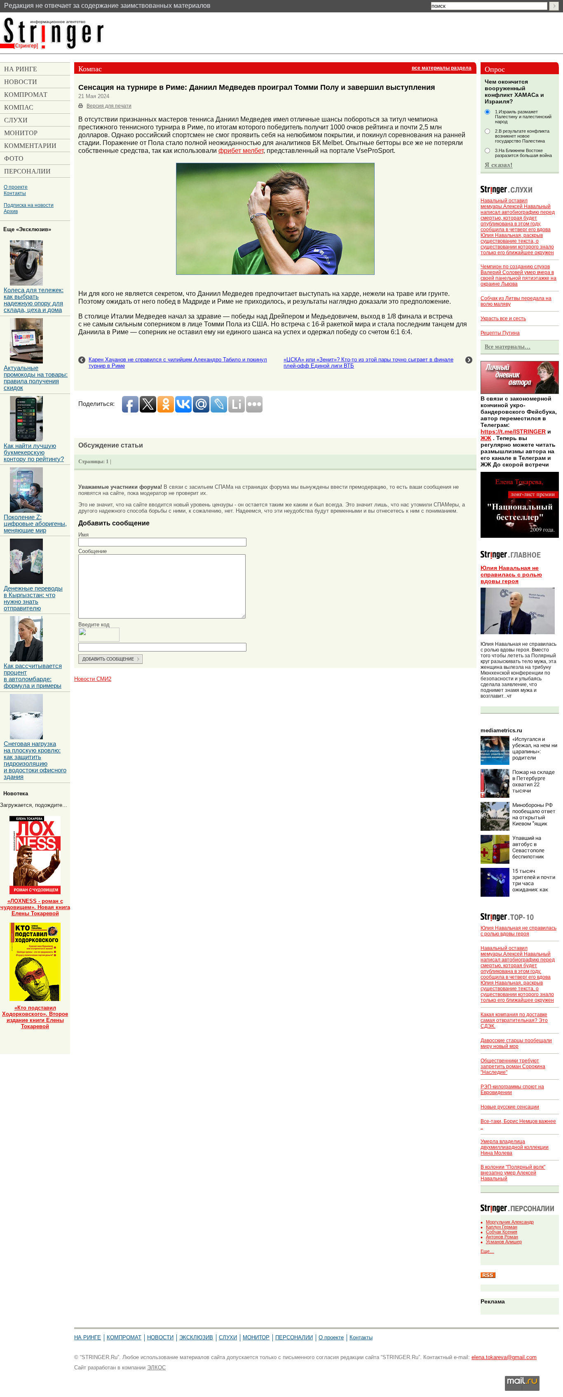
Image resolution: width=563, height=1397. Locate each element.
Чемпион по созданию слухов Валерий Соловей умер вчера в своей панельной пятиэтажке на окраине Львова (518, 275)
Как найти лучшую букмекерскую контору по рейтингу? (34, 452)
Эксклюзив (196, 1337)
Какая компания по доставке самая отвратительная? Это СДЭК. (514, 1020)
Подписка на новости (29, 205)
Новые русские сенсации (510, 1107)
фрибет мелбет (240, 150)
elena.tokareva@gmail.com (504, 1357)
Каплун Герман (501, 1226)
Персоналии (294, 1337)
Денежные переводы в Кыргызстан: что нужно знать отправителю (33, 598)
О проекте (16, 187)
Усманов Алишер (504, 1241)
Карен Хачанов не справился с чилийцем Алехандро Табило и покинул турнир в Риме (178, 362)
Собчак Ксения (501, 1231)
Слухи (228, 1337)
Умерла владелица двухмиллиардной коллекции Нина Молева (515, 1147)
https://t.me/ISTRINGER (513, 431)
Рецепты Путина (500, 333)
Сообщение (92, 551)
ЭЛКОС (156, 1367)
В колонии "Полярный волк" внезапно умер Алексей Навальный (513, 1172)
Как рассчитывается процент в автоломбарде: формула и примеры (33, 676)
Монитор (256, 1337)
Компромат (124, 1337)
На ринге (87, 1337)
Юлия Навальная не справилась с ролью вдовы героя (511, 574)
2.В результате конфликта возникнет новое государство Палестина (522, 136)
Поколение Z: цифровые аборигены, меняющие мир (35, 524)
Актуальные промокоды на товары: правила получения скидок (36, 378)
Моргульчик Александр (510, 1221)
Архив (11, 211)
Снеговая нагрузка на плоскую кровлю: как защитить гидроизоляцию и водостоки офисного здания (35, 760)
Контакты (15, 193)
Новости (160, 1337)
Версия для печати (109, 106)
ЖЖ (486, 438)
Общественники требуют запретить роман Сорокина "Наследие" (513, 1066)
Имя (83, 535)
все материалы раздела (442, 68)
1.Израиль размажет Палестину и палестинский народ (523, 116)
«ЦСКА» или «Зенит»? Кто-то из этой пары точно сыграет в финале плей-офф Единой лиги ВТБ (368, 362)
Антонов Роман (502, 1236)
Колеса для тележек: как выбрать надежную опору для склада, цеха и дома (33, 300)
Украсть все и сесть (503, 318)
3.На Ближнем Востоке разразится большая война (523, 153)
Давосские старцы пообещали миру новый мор (516, 1043)
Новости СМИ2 (92, 679)
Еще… (487, 1251)
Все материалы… (507, 346)
